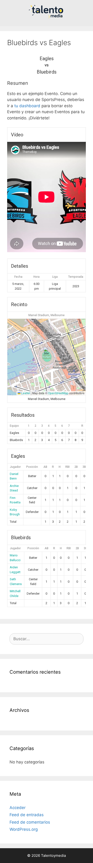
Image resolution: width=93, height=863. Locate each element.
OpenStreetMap (58, 393)
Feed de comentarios (30, 822)
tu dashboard (27, 105)
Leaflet (25, 393)
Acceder (18, 807)
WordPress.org (24, 829)
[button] (47, 352)
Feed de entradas (27, 814)
